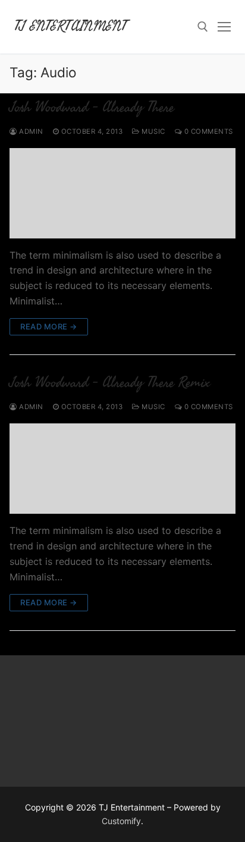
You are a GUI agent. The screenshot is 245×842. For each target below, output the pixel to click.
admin (30, 131)
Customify (121, 821)
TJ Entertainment (70, 26)
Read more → (48, 326)
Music (152, 131)
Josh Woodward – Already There (92, 107)
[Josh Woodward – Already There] (122, 193)
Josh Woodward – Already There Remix (110, 382)
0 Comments (207, 131)
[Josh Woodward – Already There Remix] (122, 468)
